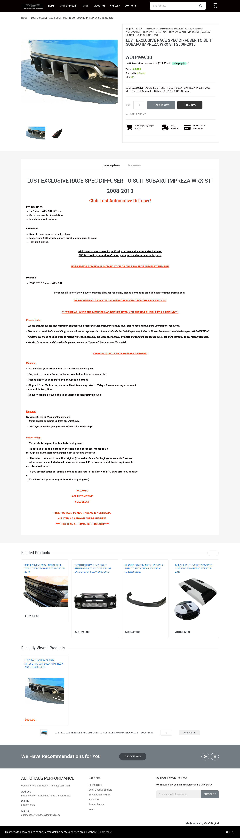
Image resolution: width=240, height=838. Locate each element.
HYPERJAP (138, 28)
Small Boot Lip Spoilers (100, 789)
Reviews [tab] (134, 165)
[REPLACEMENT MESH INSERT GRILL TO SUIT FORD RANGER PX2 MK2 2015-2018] (44, 591)
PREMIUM (150, 28)
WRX (156, 35)
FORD (27, 575)
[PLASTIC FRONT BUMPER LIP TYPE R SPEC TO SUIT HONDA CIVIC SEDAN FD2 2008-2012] (145, 599)
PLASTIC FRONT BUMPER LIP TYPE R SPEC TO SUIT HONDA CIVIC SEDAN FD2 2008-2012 (144, 568)
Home (24, 18)
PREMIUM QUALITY (178, 32)
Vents (92, 809)
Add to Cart (162, 105)
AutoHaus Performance (47, 778)
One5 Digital (211, 823)
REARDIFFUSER (134, 35)
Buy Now (190, 105)
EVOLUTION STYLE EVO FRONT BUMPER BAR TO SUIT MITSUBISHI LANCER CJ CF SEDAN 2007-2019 (93, 568)
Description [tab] (111, 165)
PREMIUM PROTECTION (154, 32)
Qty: (128, 105)
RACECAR (206, 32)
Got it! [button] (229, 832)
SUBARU (147, 35)
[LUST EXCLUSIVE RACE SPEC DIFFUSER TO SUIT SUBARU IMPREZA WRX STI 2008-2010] (35, 133)
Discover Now (133, 756)
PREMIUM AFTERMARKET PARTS (174, 28)
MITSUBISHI (80, 575)
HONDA (128, 575)
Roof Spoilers (96, 785)
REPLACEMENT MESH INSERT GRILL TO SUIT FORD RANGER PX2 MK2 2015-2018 (44, 568)
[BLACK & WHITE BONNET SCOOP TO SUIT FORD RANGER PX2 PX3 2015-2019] (195, 599)
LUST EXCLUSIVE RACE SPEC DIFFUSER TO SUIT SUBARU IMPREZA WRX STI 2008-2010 (43, 663)
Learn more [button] (105, 832)
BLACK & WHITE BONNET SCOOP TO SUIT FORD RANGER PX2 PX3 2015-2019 (193, 568)
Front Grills (94, 799)
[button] (24, 596)
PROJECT (194, 32)
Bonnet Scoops (96, 804)
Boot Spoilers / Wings (100, 794)
